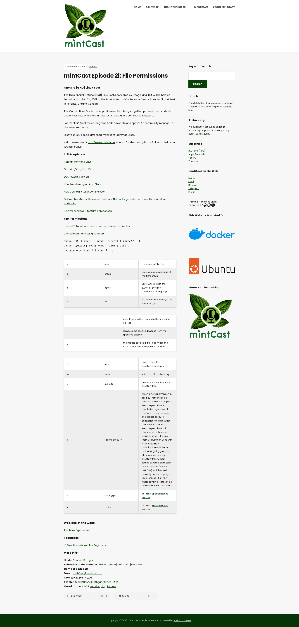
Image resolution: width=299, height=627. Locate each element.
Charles (77, 560)
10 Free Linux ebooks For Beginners (85, 545)
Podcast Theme (182, 620)
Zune (113, 564)
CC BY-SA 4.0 (195, 205)
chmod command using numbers (84, 233)
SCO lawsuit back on (76, 176)
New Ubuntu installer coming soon (84, 191)
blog (103, 586)
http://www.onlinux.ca (101, 142)
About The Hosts (175, 7)
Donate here (202, 133)
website (95, 586)
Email (191, 181)
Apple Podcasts (196, 154)
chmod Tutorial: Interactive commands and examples (97, 226)
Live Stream (200, 7)
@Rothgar (95, 582)
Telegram (193, 188)
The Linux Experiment (77, 530)
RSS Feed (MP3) (196, 150)
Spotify (192, 157)
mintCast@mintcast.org (87, 573)
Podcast (93, 66)
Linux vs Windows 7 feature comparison (88, 211)
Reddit (191, 192)
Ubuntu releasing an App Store (82, 184)
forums (111, 586)
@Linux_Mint (110, 582)
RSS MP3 (123, 564)
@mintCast (82, 582)
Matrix (191, 178)
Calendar (152, 7)
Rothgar (88, 560)
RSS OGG (136, 564)
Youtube (193, 161)
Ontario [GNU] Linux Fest (79, 169)
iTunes (103, 564)
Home (137, 7)
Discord (192, 185)
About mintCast (224, 7)
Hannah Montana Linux (77, 162)
